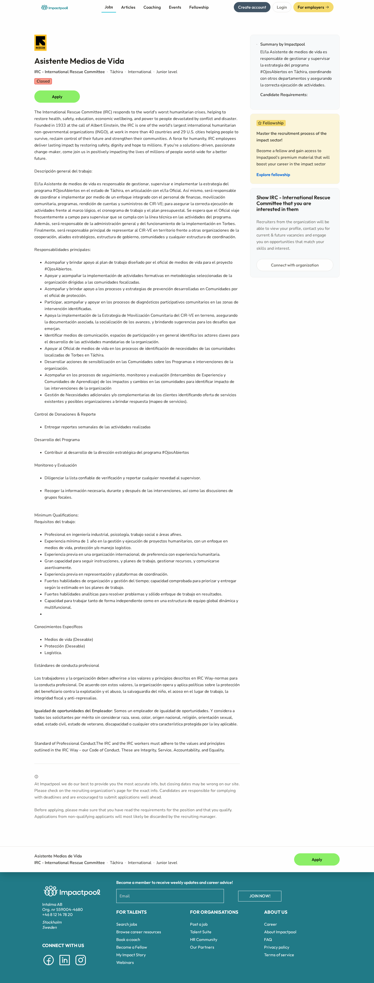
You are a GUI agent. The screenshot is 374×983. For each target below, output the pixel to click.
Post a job (199, 924)
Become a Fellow (131, 947)
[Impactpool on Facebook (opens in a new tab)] (48, 966)
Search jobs (126, 924)
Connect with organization (295, 265)
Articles (128, 7)
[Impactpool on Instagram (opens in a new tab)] (80, 966)
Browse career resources (138, 931)
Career (270, 924)
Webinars (125, 962)
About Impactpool (280, 931)
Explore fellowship (273, 174)
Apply (57, 96)
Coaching (152, 7)
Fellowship (199, 7)
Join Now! (259, 895)
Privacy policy (276, 947)
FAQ (268, 939)
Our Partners (202, 947)
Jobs (109, 6)
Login (282, 7)
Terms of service (279, 954)
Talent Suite (200, 931)
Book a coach (128, 939)
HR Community (203, 939)
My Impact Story (131, 954)
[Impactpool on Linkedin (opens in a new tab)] (64, 966)
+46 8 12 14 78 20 (57, 914)
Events (175, 7)
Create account (252, 7)
